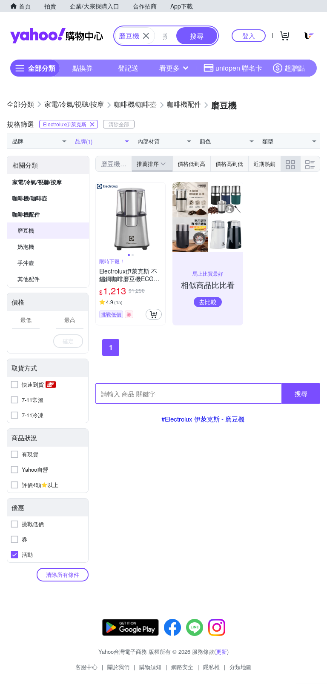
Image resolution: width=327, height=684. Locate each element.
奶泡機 (25, 246)
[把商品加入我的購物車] (154, 314)
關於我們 (118, 667)
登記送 (128, 68)
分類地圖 (240, 667)
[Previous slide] (101, 217)
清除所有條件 (62, 574)
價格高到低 (229, 164)
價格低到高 (191, 164)
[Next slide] (159, 217)
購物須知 (150, 667)
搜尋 (301, 393)
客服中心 (86, 667)
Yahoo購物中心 (56, 36)
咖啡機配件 (26, 214)
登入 (248, 35)
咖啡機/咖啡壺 (29, 198)
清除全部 (119, 124)
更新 (221, 651)
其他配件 (28, 279)
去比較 (208, 301)
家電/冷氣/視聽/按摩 (37, 182)
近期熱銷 (264, 164)
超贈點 (294, 68)
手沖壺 (25, 263)
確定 (68, 341)
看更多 (169, 68)
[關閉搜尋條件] (146, 36)
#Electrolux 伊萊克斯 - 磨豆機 (202, 418)
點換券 (82, 68)
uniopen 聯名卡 (238, 68)
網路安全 (182, 667)
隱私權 (211, 667)
